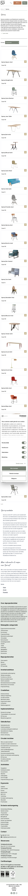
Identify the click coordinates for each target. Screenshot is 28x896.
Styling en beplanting (6, 695)
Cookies (14, 887)
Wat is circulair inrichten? (7, 742)
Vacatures (3, 664)
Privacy (2, 790)
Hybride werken (4, 811)
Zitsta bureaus (4, 630)
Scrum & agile (4, 777)
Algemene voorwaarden (14, 886)
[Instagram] (16, 893)
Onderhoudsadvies (5, 727)
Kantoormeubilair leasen (7, 679)
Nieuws (2, 662)
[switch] (24, 447)
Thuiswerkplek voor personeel (8, 714)
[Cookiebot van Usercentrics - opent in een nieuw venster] (19, 416)
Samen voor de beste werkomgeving (10, 755)
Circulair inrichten (5, 697)
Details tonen (19, 463)
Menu (24, 2)
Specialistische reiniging (7, 731)
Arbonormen (4, 792)
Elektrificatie (4, 651)
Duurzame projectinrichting (7, 753)
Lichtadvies (3, 703)
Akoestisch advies (5, 699)
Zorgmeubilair (4, 826)
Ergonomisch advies (6, 701)
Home (2, 9)
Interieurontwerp (5, 693)
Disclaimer (14, 888)
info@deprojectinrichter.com (9, 837)
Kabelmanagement (5, 705)
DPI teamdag (4, 666)
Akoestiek (3, 800)
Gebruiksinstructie (5, 725)
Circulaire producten (6, 759)
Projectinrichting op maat (7, 779)
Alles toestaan (14, 468)
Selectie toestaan (14, 473)
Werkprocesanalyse (5, 675)
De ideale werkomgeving (7, 798)
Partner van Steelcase (6, 820)
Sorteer (3, 42)
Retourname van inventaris (7, 684)
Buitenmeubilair (5, 824)
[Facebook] (11, 893)
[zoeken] (11, 3)
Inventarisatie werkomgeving (8, 673)
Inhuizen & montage (6, 712)
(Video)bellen (4, 775)
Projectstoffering (5, 634)
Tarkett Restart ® (5, 751)
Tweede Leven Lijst (5, 747)
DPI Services (4, 716)
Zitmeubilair (4, 638)
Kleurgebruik (4, 816)
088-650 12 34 (5, 835)
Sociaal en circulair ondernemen (8, 743)
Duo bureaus (4, 632)
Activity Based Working (6, 809)
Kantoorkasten (4, 640)
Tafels (2, 645)
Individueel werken (5, 770)
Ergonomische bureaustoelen (8, 628)
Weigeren (14, 478)
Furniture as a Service (6, 677)
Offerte (17, 3)
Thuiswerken (4, 812)
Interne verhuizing (5, 734)
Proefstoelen (4, 801)
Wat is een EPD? (5, 761)
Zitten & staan (4, 788)
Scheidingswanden (5, 641)
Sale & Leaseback (5, 681)
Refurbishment (4, 732)
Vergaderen (4, 768)
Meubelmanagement (6, 718)
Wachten (3, 773)
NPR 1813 (3, 794)
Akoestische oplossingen (7, 636)
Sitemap (14, 890)
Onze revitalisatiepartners (7, 749)
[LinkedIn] (14, 893)
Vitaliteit (3, 786)
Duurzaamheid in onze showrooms (9, 745)
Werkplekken (4, 649)
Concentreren (4, 772)
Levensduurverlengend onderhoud (9, 729)
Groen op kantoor (5, 818)
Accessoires (4, 653)
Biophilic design (4, 814)
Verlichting (3, 647)
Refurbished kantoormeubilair (8, 682)
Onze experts (4, 660)
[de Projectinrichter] (3, 3)
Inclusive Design (5, 822)
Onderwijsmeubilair (5, 828)
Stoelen (3, 643)
